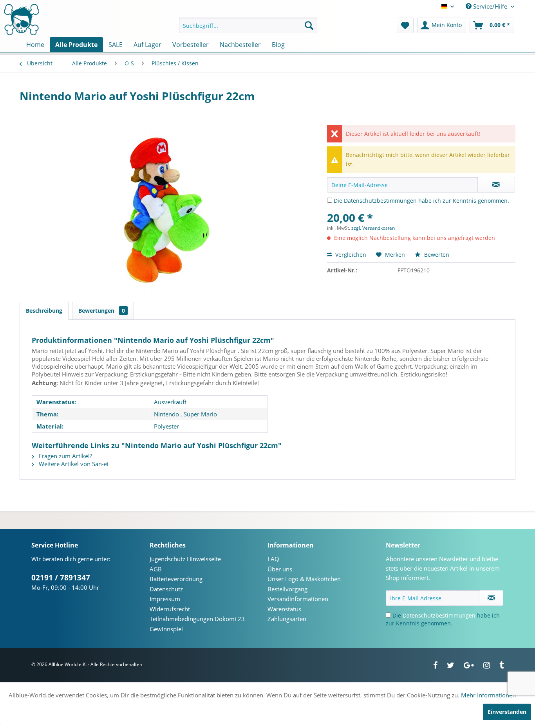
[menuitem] (248, 25)
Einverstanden (507, 711)
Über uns (280, 569)
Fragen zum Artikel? (64, 456)
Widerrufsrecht (170, 609)
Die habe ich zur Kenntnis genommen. (421, 200)
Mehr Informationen (488, 695)
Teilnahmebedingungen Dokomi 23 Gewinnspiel (197, 624)
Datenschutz (166, 589)
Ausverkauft (170, 402)
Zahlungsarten (287, 619)
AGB (156, 569)
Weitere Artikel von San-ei (72, 464)
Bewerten (436, 254)
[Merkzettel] (405, 25)
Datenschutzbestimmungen (380, 200)
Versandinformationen (298, 599)
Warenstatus (284, 609)
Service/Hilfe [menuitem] (490, 6)
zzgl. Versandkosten (373, 228)
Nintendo (166, 414)
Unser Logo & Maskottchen (304, 579)
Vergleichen (350, 254)
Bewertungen (101, 310)
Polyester (166, 426)
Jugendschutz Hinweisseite (185, 559)
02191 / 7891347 (60, 578)
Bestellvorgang (287, 589)
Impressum (165, 599)
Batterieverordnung (176, 579)
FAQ (273, 559)
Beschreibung (44, 310)
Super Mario (200, 414)
